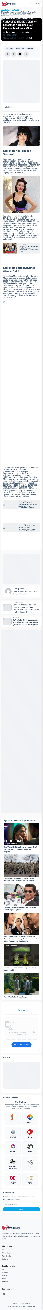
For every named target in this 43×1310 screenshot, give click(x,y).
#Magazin (30, 48)
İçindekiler (9, 107)
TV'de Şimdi (6, 1253)
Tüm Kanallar (7, 1256)
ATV (3, 1270)
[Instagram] (4, 1294)
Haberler (5, 1259)
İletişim (15, 1303)
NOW (4, 1279)
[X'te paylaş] (7, 54)
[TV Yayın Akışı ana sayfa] (11, 1227)
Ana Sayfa (5, 9)
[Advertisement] (21, 569)
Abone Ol (21, 1209)
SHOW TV (5, 1273)
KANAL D (5, 1276)
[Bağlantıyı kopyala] (26, 54)
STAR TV (5, 1282)
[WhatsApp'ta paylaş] (20, 54)
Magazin (15, 9)
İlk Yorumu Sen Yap (21, 1045)
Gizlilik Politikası (25, 1303)
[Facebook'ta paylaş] (13, 54)
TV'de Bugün (6, 1250)
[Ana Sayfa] (9, 3)
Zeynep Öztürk (11, 32)
